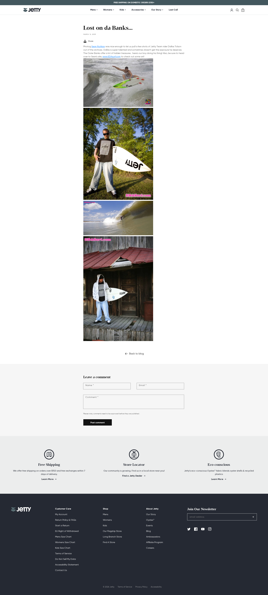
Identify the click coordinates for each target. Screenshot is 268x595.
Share (90, 41)
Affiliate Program (154, 542)
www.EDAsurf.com (111, 56)
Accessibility (156, 587)
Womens (107, 9)
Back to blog (136, 353)
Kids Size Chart (62, 548)
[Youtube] (203, 529)
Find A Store (109, 542)
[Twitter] (189, 529)
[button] (237, 10)
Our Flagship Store (112, 531)
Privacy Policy (141, 587)
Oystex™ (150, 520)
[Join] (253, 517)
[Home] (32, 10)
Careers (150, 548)
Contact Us (61, 570)
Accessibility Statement (67, 564)
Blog (148, 531)
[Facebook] (196, 529)
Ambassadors (153, 536)
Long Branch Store (112, 536)
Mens (93, 9)
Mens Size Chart (63, 536)
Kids (122, 9)
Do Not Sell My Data (65, 559)
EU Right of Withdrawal (67, 531)
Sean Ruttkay (98, 46)
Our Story (156, 9)
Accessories (137, 9)
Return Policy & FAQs (65, 520)
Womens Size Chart (65, 542)
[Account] (231, 9)
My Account (61, 514)
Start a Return (62, 525)
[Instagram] (210, 529)
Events (149, 525)
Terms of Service (63, 553)
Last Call (173, 9)
